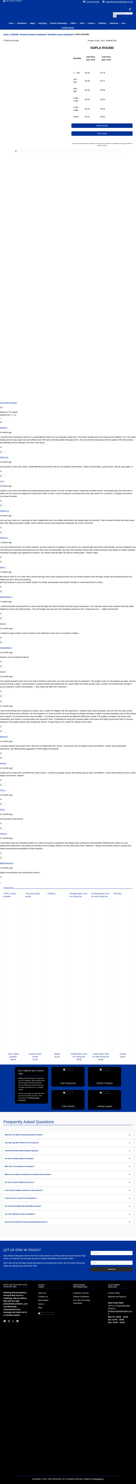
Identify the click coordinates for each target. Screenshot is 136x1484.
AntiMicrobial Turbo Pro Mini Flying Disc (100, 1055)
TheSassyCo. (98, 1479)
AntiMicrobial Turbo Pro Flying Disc (79, 1055)
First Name (95, 1249)
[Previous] (1, 418)
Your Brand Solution (8, 403)
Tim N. (3, 790)
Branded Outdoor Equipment (33, 34)
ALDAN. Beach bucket (35, 1055)
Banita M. (4, 737)
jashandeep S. (6, 597)
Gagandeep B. (6, 648)
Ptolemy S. (4, 511)
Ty (1, 701)
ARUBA (123, 1054)
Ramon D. (4, 457)
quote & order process (90, 333)
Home (6, 34)
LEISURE (14, 34)
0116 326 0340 (92, 2)
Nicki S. (3, 624)
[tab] (11, 166)
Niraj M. (3, 763)
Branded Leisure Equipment (61, 34)
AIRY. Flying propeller (13, 1055)
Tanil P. (3, 672)
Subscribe (111, 1269)
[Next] (1, 882)
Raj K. (2, 810)
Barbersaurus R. (7, 863)
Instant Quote (102, 126)
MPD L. (3, 567)
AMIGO (57, 1054)
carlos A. (3, 834)
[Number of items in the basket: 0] (130, 9)
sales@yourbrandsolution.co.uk (119, 2)
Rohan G (4, 538)
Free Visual (102, 133)
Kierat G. (4, 428)
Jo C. (2, 481)
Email (93, 1259)
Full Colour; (54, 320)
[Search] (115, 16)
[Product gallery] (34, 70)
